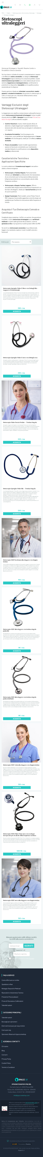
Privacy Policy (6, 1059)
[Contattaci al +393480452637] (29, 4)
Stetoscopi (39, 13)
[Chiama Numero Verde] (24, 4)
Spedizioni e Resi (7, 984)
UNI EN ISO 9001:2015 (31, 1102)
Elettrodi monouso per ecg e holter (13, 1026)
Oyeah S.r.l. (21, 1150)
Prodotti (8, 13)
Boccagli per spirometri (9, 1022)
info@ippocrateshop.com (22, 1095)
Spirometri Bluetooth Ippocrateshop (14, 1034)
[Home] (6, 7)
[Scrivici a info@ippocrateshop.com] (20, 4)
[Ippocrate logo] (21, 1079)
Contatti (4, 1055)
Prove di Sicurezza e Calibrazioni (12, 1001)
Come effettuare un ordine (10, 980)
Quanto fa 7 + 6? (20, 950)
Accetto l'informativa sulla (22, 958)
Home (3, 13)
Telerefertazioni (7, 1005)
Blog (3, 1050)
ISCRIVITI (28, 945)
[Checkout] (39, 4)
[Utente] (34, 4)
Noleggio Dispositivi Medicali (11, 988)
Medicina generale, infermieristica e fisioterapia (24, 13)
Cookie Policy (6, 1063)
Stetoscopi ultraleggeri (13, 21)
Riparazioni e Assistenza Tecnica (12, 993)
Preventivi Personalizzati (10, 997)
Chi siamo (5, 1046)
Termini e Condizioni (8, 1067)
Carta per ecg (6, 1030)
